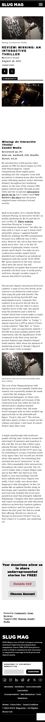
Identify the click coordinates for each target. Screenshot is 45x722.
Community (21, 613)
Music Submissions (27, 694)
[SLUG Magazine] (12, 4)
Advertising (8, 686)
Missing (22, 619)
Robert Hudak (12, 58)
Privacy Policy (15, 704)
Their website (25, 221)
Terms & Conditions (30, 704)
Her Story (16, 197)
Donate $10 (23, 583)
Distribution (19, 686)
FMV (15, 619)
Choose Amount (22, 594)
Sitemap (5, 704)
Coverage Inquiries (11, 694)
